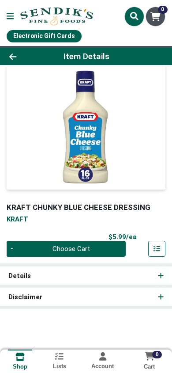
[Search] (134, 16)
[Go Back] (26, 56)
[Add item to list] (157, 249)
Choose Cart (71, 249)
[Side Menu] (10, 17)
